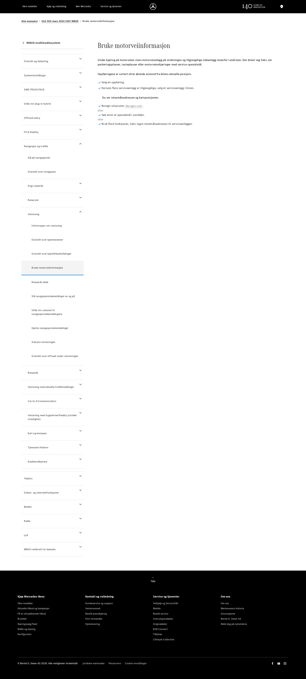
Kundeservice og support (99, 603)
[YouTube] (279, 663)
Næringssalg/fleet (27, 624)
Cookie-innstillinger (136, 663)
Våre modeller (25, 603)
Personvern (115, 663)
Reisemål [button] (33, 372)
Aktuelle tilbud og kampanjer (33, 608)
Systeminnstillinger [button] (35, 75)
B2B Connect (160, 629)
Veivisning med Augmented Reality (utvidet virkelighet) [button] (52, 417)
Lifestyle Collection (163, 639)
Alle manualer (29, 21)
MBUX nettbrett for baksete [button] (39, 549)
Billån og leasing (26, 629)
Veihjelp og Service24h (165, 603)
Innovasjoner (228, 613)
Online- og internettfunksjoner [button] (41, 492)
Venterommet (92, 608)
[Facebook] (272, 663)
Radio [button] (27, 521)
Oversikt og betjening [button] (36, 61)
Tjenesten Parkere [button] (38, 447)
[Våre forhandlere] (281, 6)
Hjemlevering (92, 624)
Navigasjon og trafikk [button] (36, 146)
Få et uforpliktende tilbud (32, 613)
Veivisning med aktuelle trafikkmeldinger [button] (51, 387)
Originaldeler (160, 624)
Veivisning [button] (33, 214)
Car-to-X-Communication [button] (42, 401)
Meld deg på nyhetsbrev (234, 624)
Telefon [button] (28, 478)
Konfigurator (25, 634)
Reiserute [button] (33, 200)
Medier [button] (28, 506)
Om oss (225, 603)
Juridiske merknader (93, 663)
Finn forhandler (93, 618)
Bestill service (160, 613)
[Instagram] (285, 663)
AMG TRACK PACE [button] (34, 89)
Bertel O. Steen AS (231, 618)
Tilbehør (157, 634)
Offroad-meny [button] (32, 118)
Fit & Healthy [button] (31, 132)
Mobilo (157, 608)
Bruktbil (22, 618)
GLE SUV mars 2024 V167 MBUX (60, 21)
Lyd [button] (26, 535)
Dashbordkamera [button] (37, 461)
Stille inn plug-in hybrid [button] (37, 103)
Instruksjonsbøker (163, 618)
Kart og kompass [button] (37, 433)
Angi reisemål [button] (35, 186)
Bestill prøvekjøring (96, 613)
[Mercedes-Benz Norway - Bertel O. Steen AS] (153, 6)
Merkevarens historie (232, 608)
